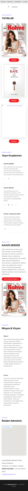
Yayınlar (3, 1)
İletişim (25, 1)
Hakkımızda (17, 1)
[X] (15, 204)
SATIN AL (14, 60)
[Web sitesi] (5, 178)
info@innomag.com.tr (9, 474)
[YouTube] (8, 204)
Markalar (10, 1)
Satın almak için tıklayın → (11, 279)
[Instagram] (8, 178)
